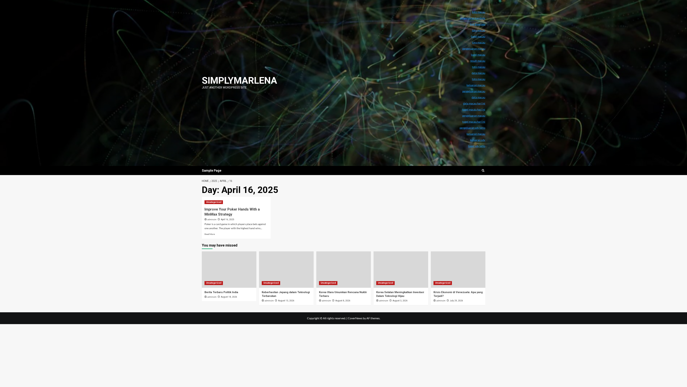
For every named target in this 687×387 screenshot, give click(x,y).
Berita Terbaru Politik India (221, 292)
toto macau (478, 79)
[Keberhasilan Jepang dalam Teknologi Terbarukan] (286, 269)
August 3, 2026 (400, 300)
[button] (483, 170)
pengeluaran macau (473, 91)
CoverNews (355, 318)
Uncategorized (213, 202)
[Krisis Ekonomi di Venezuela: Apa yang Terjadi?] (458, 269)
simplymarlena (239, 80)
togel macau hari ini (473, 121)
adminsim (211, 219)
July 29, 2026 (456, 300)
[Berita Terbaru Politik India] (229, 269)
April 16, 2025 (227, 219)
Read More (209, 234)
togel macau (478, 54)
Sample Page (211, 170)
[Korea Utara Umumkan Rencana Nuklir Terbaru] (343, 269)
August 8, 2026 (342, 300)
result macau (477, 60)
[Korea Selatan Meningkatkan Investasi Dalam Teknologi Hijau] (401, 269)
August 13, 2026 (286, 300)
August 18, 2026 (229, 297)
